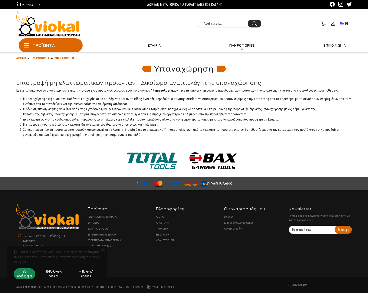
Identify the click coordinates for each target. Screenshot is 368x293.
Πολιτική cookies (135, 287)
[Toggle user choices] (332, 23)
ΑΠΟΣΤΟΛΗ (162, 222)
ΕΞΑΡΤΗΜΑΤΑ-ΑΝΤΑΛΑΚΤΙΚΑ (104, 240)
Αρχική (21, 58)
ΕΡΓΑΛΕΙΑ (93, 222)
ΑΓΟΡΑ (160, 216)
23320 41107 (30, 5)
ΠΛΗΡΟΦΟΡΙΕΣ (242, 45)
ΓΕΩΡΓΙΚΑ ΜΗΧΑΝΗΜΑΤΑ (102, 216)
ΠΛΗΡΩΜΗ (162, 228)
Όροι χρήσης (86, 287)
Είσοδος (229, 216)
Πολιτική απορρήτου (109, 287)
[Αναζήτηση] (254, 23)
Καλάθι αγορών (233, 228)
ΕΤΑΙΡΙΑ (154, 45)
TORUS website (297, 285)
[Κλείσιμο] (103, 250)
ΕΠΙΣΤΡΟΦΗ (162, 234)
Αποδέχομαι (24, 276)
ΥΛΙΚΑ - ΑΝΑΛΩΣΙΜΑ (99, 246)
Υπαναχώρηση (64, 58)
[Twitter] (349, 5)
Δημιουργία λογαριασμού (239, 222)
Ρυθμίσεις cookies (162, 287)
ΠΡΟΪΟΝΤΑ (43, 45)
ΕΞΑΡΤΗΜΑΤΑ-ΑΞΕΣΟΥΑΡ (102, 234)
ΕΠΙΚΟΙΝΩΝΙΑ (334, 45)
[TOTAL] (152, 161)
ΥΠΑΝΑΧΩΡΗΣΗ (165, 240)
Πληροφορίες (40, 58)
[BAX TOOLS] (213, 161)
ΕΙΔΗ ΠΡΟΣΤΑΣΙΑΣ (98, 228)
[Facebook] (332, 5)
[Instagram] (340, 5)
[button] (324, 23)
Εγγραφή (343, 230)
